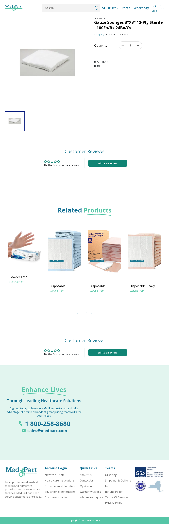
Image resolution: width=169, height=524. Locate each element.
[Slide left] (77, 312)
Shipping (99, 34)
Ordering (111, 475)
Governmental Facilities (60, 486)
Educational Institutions (60, 492)
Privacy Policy (113, 503)
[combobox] (71, 8)
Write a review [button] (107, 163)
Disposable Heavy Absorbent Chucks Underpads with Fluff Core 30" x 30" (145, 286)
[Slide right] (92, 312)
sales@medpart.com (47, 430)
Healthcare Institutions (59, 480)
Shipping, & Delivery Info (118, 483)
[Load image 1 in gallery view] (15, 121)
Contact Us (87, 480)
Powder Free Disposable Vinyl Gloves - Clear (21, 277)
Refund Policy (113, 492)
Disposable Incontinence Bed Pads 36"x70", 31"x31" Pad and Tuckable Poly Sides (105, 286)
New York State (55, 475)
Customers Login (56, 497)
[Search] (96, 8)
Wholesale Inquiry (91, 497)
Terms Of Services (116, 497)
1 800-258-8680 (47, 423)
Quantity (100, 45)
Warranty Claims (90, 492)
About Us (86, 475)
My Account (87, 486)
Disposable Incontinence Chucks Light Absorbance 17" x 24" (64, 286)
